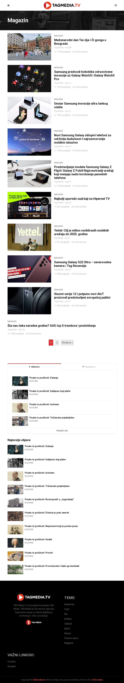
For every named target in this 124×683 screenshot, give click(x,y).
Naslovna (69, 604)
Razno (67, 633)
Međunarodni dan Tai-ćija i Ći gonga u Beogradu (80, 41)
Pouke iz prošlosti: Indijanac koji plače (49, 391)
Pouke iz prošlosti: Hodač (38, 539)
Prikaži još (62, 431)
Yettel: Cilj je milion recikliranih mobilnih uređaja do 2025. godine (81, 232)
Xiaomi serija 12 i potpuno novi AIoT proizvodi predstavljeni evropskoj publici (82, 295)
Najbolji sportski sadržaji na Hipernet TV (82, 199)
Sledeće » (67, 342)
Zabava (68, 623)
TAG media (97, 680)
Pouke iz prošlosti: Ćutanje (43, 377)
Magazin (58, 36)
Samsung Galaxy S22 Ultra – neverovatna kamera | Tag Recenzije (82, 264)
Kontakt (12, 666)
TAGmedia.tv (39, 680)
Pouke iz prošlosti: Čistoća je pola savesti (47, 512)
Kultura (33, 381)
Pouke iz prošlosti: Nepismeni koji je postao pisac (51, 526)
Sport (67, 628)
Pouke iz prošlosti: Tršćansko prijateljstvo (51, 417)
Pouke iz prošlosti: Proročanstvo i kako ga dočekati (52, 566)
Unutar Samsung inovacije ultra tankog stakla (81, 105)
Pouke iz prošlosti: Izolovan (44, 404)
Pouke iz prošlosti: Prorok (39, 552)
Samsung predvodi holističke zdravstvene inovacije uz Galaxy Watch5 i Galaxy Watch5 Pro (84, 75)
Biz (66, 614)
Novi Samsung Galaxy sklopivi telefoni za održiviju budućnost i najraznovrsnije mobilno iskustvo (82, 138)
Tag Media (58, 47)
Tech (66, 609)
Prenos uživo (71, 638)
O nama (11, 661)
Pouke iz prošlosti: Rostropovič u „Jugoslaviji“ (49, 499)
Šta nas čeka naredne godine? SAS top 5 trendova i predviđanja (52, 325)
